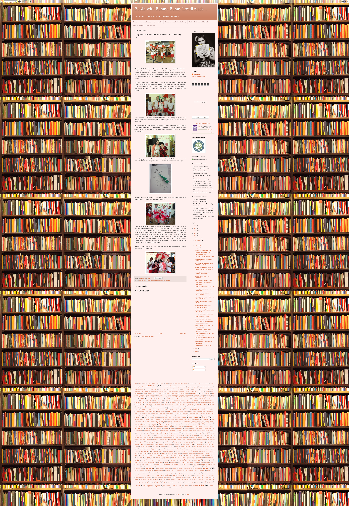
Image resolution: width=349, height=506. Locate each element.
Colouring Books (190, 404)
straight (187, 477)
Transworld (210, 481)
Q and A (207, 462)
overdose (141, 459)
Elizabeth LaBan (146, 413)
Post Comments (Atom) (148, 336)
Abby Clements (199, 383)
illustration (159, 428)
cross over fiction (160, 408)
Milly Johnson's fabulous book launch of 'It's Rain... (204, 338)
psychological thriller (187, 462)
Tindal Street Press (174, 481)
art (166, 391)
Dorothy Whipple (140, 411)
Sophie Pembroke (148, 477)
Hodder (170, 426)
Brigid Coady (179, 397)
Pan (159, 459)
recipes (206, 466)
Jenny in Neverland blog (164, 432)
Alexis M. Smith (155, 388)
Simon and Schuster (165, 280)
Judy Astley (193, 433)
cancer (136, 399)
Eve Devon (197, 415)
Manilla (146, 448)
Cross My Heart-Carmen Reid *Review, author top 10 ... (202, 272)
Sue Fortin (201, 477)
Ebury (186, 411)
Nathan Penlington (172, 453)
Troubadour (149, 482)
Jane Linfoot (185, 430)
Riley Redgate (160, 468)
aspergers (182, 391)
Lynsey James (155, 446)
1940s (153, 383)
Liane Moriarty (150, 441)
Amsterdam (147, 389)
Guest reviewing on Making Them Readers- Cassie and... (204, 263)
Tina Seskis (166, 481)
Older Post (183, 333)
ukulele (163, 482)
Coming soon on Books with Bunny (175, 22)
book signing (142, 397)
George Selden (154, 421)
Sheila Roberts (207, 474)
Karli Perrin (186, 435)
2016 (195, 228)
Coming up (212, 404)
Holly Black (181, 426)
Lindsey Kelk (173, 441)
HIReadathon (154, 426)
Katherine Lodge (157, 437)
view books (211, 132)
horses (211, 426)
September (198, 245)
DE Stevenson (152, 409)
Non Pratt (204, 455)
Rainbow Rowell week (177, 464)
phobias (179, 460)
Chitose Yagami (151, 402)
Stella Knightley (180, 477)
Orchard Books (199, 457)
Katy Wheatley (198, 437)
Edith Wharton (193, 411)
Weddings (149, 485)
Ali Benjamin (173, 388)
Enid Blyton (150, 415)
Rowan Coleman (159, 470)
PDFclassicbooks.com (208, 459)
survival (149, 479)
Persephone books (163, 460)
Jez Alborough (199, 432)
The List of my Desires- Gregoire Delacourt (203, 301)
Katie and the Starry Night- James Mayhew (203, 259)
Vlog (200, 483)
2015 (195, 231)
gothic (203, 421)
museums (141, 453)
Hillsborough (146, 426)
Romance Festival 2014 (139, 470)
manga (141, 448)
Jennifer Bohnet (209, 430)
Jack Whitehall (147, 430)
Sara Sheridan (145, 472)
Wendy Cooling (157, 485)
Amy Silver (154, 389)
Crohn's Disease (149, 408)
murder (136, 453)
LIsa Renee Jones (143, 442)
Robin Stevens (197, 468)
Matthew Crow (200, 448)
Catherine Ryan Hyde (158, 400)
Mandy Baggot (206, 446)
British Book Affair (188, 397)
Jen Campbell (201, 430)
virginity (191, 483)
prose (179, 462)
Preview (167, 462)
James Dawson (155, 430)
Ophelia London (190, 457)
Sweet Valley (163, 479)
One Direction (166, 457)
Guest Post (167, 423)
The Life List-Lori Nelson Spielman (204, 286)
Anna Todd (177, 389)
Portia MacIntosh (152, 462)
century (172, 400)
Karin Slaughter (179, 435)
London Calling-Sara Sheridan (203, 345)
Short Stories (160, 475)
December (198, 238)
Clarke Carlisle (165, 404)
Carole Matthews (177, 398)
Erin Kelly (157, 415)
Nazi (179, 453)
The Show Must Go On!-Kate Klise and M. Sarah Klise (204, 253)
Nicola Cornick (150, 455)
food (153, 419)
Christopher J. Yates (148, 404)
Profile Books (173, 462)
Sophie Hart (204, 475)
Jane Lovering (193, 430)
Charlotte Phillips (179, 400)
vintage (181, 483)
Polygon (141, 462)
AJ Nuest (201, 386)
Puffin (201, 462)
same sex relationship (200, 470)
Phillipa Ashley (173, 460)
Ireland (192, 428)
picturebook (197, 460)
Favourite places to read (165, 417)
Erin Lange (163, 415)
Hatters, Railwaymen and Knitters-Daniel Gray (204, 342)
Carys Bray (149, 400)
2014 (195, 233)
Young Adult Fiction (154, 487)
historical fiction (163, 426)
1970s (167, 383)
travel (136, 483)
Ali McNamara (181, 388)
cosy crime (176, 406)
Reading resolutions (160, 466)
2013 (195, 236)
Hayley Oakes (194, 425)
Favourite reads (176, 417)
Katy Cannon (191, 437)
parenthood (187, 459)
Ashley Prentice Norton (173, 391)
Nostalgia (140, 457)
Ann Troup (171, 389)
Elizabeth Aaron (138, 413)
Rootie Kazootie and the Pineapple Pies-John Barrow (204, 326)
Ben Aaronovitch (184, 393)
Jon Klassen (171, 433)
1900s (136, 383)
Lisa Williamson (152, 442)
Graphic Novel (138, 423)
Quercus (212, 462)
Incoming (165, 428)
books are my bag (164, 397)
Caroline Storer (203, 398)
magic (177, 446)
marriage (176, 448)
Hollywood (206, 426)
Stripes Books (193, 477)
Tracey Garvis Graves (196, 481)
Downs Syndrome (161, 411)
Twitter (158, 482)
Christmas (138, 404)
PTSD (197, 462)
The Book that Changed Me (183, 479)
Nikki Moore (181, 455)
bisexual (153, 395)
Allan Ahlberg (196, 388)
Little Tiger (175, 442)
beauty (168, 393)
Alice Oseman (188, 388)
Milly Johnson (156, 280)
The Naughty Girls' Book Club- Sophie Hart (203, 289)
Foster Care (164, 419)
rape (143, 466)
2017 (195, 226)
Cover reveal (190, 406)
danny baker (189, 408)
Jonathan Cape (179, 433)
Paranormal (180, 459)
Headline (201, 425)
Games (213, 419)
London (201, 442)
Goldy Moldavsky (196, 421)
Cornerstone (163, 406)
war (144, 485)
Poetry (136, 462)
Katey (199, 126)
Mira (161, 451)
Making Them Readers (186, 446)
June (196, 351)
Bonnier (202, 395)
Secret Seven (158, 474)
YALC (211, 485)
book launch (142, 280)
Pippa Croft (205, 460)
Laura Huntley (164, 439)
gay (144, 421)
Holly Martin (189, 426)
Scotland (151, 474)
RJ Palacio (174, 468)
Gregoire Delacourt (147, 423)
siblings (168, 475)
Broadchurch (197, 397)
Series (188, 474)
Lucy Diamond (198, 444)
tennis (173, 479)
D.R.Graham (171, 408)
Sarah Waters (186, 472)
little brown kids (168, 442)
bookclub (149, 397)
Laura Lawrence (172, 439)
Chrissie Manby (194, 402)
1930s (149, 383)
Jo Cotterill (212, 432)
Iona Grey (187, 428)
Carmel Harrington (151, 399)
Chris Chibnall (172, 402)
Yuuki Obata (166, 487)
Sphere (165, 477)
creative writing (205, 406)
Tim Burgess (159, 481)
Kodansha (149, 439)
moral (183, 451)
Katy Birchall (183, 437)
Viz (196, 482)
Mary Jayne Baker (185, 448)
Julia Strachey (208, 433)
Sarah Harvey (153, 472)
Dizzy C (208, 409)
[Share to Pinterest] (162, 278)
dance (176, 408)
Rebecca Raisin (198, 466)
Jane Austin (172, 430)
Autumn (207, 391)
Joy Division (186, 433)
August (197, 248)
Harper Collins (139, 425)
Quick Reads (139, 464)
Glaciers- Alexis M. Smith (201, 307)
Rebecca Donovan (170, 466)
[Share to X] (158, 278)
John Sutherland (155, 433)
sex (192, 474)
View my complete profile (198, 76)
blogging (182, 395)
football (158, 419)
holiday (175, 426)
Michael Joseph (163, 450)
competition (146, 406)
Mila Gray (208, 450)
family (138, 417)
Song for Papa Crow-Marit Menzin (204, 269)
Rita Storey (167, 468)
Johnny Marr (164, 434)
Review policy (158, 22)
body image (196, 395)
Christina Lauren (210, 402)
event (203, 415)
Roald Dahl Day (188, 468)
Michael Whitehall (172, 450)
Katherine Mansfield (167, 437)
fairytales (212, 415)
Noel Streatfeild (196, 455)
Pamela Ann (154, 459)
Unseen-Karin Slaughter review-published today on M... (203, 330)
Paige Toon (147, 459)
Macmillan (163, 446)
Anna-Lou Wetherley (186, 389)
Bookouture (155, 397)
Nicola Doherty (158, 455)
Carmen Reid (161, 398)
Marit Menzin (161, 448)
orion (136, 459)
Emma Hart (184, 413)
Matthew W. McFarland (209, 448)
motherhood (195, 451)
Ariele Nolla (137, 391)
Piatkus (185, 460)
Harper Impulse (151, 425)
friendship (204, 419)
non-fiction (211, 455)
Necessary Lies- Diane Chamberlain (204, 314)
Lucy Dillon (207, 444)
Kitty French (142, 439)
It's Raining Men (149, 280)
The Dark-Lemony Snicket (202, 316)
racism (151, 464)
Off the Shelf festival (149, 457)
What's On (174, 485)
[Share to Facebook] (160, 278)
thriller (145, 481)
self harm (172, 474)
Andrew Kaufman (163, 389)
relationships (149, 468)
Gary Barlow (138, 421)
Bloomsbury (189, 395)
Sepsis (183, 474)
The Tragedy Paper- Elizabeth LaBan (204, 256)
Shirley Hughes (151, 475)
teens (169, 479)
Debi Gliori (167, 409)
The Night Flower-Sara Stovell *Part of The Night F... (204, 293)
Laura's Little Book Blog (192, 439)
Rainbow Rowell (166, 464)
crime (143, 408)
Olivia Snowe (158, 457)
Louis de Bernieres (159, 444)
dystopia (174, 411)
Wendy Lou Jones (166, 485)
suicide (206, 477)
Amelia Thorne (139, 389)
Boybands (172, 397)
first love (147, 419)
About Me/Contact (145, 22)
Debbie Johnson (160, 409)
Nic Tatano (142, 455)
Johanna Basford (139, 433)
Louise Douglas (168, 444)
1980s (171, 383)
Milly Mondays (154, 451)
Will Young (186, 485)
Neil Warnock (192, 453)
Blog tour (166, 395)
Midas (196, 450)
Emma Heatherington (193, 413)
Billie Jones (207, 393)
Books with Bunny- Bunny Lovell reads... (171, 8)
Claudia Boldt (178, 404)
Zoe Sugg (180, 487)
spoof (169, 477)
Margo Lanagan (153, 448)
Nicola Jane (166, 455)
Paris (194, 459)
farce (151, 417)
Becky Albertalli (175, 393)
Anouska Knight (203, 389)
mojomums (177, 451)
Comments (197, 370)
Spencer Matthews (158, 477)
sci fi (147, 474)
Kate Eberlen (201, 435)
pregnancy (160, 462)
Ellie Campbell (162, 413)
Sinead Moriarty (188, 475)
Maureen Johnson (140, 450)
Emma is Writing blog (205, 413)
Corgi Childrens (155, 406)
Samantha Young (189, 470)
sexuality (198, 474)
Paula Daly (199, 459)
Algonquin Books (164, 388)
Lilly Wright (166, 441)
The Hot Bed (194, 479)
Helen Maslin (139, 426)
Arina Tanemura (145, 391)
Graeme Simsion (209, 421)
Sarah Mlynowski (162, 472)
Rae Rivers (157, 464)
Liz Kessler (188, 442)
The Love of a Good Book (205, 479)
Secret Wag (165, 474)
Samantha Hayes (180, 470)
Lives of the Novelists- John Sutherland (202, 276)
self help (178, 474)
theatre (141, 481)
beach (164, 393)
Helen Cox (212, 425)
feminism (184, 417)
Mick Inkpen (190, 450)
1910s (140, 383)
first (142, 419)
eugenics (191, 415)
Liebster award (158, 441)
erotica (185, 415)
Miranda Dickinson (168, 451)
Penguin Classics (145, 460)
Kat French (194, 435)
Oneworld (174, 457)
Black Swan (159, 395)
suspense (155, 479)
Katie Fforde (175, 437)
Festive (196, 417)
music (146, 453)
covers (197, 406)
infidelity (173, 428)
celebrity (167, 400)
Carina (142, 399)
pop (145, 462)
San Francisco (210, 470)
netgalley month (200, 453)
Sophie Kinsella (139, 477)
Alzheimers (203, 388)
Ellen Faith (154, 413)
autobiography (198, 391)
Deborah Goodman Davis (177, 409)
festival (190, 417)
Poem (211, 460)
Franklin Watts (196, 419)
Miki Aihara (201, 450)
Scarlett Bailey (206, 472)
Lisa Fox (197, 441)
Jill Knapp (206, 432)
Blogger (188, 494)
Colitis (184, 404)
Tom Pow (188, 481)
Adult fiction (151, 385)
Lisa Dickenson (189, 441)
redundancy (211, 466)
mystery (163, 453)
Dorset (147, 411)
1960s (162, 383)
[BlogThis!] (156, 278)
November (198, 240)
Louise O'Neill (186, 444)
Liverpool (182, 442)
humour (148, 428)
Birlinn (147, 395)
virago (186, 482)
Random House (195, 464)
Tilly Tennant (152, 481)
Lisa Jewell (208, 441)
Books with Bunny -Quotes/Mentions (144, 25)
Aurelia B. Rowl (189, 391)
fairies (207, 415)
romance (206, 468)
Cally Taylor (210, 397)
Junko (157, 435)
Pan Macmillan (166, 459)
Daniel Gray (182, 408)
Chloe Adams (159, 402)
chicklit (196, 400)
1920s (144, 383)
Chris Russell (187, 402)
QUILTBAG (145, 464)
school (142, 474)
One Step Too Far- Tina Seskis (203, 319)
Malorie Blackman (197, 446)
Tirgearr (182, 481)
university (169, 483)
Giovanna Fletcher (186, 421)
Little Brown (160, 442)
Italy (213, 428)
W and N (205, 482)
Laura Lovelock (181, 439)
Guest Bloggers (158, 423)
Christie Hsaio (203, 402)
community (138, 406)
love (192, 444)
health (207, 425)
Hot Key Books (139, 428)
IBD (154, 428)
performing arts (154, 460)
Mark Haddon (169, 448)
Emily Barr (169, 413)
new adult (208, 453)
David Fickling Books (198, 408)
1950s (158, 383)
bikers (202, 393)
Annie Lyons (195, 389)
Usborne (175, 482)
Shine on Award (143, 475)
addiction (137, 386)
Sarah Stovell (178, 472)
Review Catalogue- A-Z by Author (199, 22)
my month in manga (154, 453)
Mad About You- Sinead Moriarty (203, 280)
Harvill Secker (187, 425)
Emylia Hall (143, 415)
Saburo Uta (167, 470)
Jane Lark (179, 430)
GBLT (148, 421)
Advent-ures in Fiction (168, 386)
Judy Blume (200, 433)
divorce (203, 409)
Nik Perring (173, 455)
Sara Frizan (137, 472)
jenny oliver (183, 432)
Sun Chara (143, 479)
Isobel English (199, 428)
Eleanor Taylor (201, 411)
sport (174, 477)
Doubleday (152, 411)
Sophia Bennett (197, 475)
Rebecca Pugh (189, 466)
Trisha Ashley (142, 482)
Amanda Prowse (211, 388)
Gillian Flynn (169, 421)
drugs (168, 411)
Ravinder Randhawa (150, 466)
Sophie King (211, 475)
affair (184, 386)
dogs (213, 409)
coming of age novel (201, 404)
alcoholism (137, 388)
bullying (204, 397)
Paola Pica (173, 459)
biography (142, 395)
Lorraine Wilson (139, 444)
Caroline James (186, 398)
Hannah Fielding (195, 423)
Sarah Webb (194, 472)
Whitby (180, 485)
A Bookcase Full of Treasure (181, 383)
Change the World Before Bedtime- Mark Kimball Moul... (204, 322)
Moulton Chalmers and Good (206, 451)
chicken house (189, 400)
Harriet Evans (179, 425)
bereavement (193, 393)
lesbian (137, 441)
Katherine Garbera (148, 437)
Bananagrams (150, 393)
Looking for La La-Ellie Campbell (204, 267)
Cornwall (170, 406)
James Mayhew (164, 430)
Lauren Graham (202, 439)
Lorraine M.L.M (209, 442)
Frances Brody (171, 419)
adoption (143, 386)
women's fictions (198, 484)
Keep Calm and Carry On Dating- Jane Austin (203, 283)
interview (179, 428)
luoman (177, 494)
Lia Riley (143, 441)
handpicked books (176, 423)
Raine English (187, 464)
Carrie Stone (143, 400)
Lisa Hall (202, 441)
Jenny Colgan (155, 432)
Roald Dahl (180, 468)
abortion (206, 383)
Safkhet (173, 470)
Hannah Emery (185, 423)
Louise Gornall (177, 444)
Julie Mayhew (143, 435)
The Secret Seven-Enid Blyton (203, 250)
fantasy (146, 417)
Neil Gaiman (184, 453)
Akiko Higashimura (209, 386)
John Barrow (148, 433)
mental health (153, 450)
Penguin (137, 460)
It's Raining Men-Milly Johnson (203, 305)
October (197, 243)
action (211, 383)
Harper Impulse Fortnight (166, 425)
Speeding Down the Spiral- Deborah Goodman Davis (204, 297)
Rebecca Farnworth (180, 466)
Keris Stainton (207, 437)
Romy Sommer (149, 470)
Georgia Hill (162, 421)
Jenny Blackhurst (146, 432)
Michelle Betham (181, 450)
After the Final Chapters (192, 386)
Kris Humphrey (156, 439)
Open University (181, 457)
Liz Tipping (194, 442)
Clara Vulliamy (157, 404)
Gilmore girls (177, 421)
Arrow (161, 391)
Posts (195, 367)
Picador (190, 460)
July (196, 348)
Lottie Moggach (149, 444)
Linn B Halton (181, 441)
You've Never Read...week (141, 487)
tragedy (204, 481)
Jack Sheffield (139, 430)
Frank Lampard (188, 419)
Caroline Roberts (194, 398)
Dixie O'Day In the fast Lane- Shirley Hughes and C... (204, 310)
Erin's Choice (178, 415)
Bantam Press (158, 393)
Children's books (206, 400)
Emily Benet (177, 413)
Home (135, 22)
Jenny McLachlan (175, 432)
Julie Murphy (151, 435)
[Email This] (155, 278)
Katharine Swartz (138, 437)
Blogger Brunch (175, 395)
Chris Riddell (179, 402)
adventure (179, 386)
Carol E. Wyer (169, 398)
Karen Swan (171, 435)
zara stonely (174, 487)
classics (171, 404)
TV (154, 482)
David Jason (207, 408)
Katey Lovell (197, 74)
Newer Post (138, 333)
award (144, 393)
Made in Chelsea (170, 446)
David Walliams (143, 409)
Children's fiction (140, 402)
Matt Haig (193, 448)
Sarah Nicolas (171, 472)
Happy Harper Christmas (207, 423)
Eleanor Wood (210, 411)
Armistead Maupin (154, 391)
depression (196, 409)
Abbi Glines (191, 383)
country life (182, 406)
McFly (147, 450)
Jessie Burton (191, 432)
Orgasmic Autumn (209, 457)
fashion (156, 417)
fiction (204, 417)
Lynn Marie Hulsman (145, 446)
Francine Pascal (179, 419)
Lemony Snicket (211, 439)
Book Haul (208, 395)
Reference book (139, 468)
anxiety (211, 389)
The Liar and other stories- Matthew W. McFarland (204, 334)
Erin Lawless (171, 415)
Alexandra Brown (146, 388)
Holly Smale (199, 426)
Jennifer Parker (138, 432)
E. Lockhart (180, 411)
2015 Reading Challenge (203, 123)
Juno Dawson (163, 435)
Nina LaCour (188, 455)
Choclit (165, 402)
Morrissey (189, 451)
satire (200, 472)
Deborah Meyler (188, 409)
